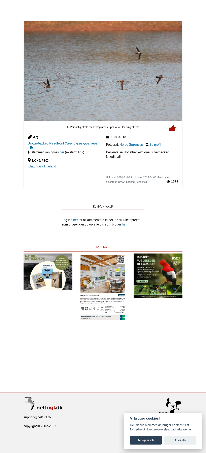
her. (124, 224)
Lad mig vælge (181, 429)
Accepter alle (145, 440)
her (62, 152)
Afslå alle (180, 440)
